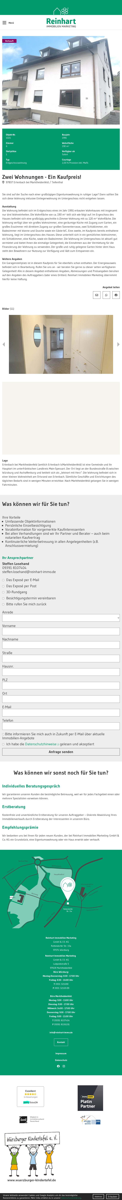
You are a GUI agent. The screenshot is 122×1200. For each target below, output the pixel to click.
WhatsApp (106, 295)
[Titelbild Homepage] (61, 80)
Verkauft (9, 40)
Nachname (10, 639)
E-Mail (96, 295)
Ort (4, 693)
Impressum (61, 1053)
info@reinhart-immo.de (61, 1032)
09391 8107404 (62, 1020)
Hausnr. (8, 666)
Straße (7, 653)
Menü (8, 22)
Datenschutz (61, 1060)
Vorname (9, 626)
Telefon (7, 720)
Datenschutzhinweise (41, 744)
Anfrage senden (61, 752)
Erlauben (112, 1196)
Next (118, 344)
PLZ (5, 680)
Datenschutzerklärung (71, 1198)
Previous (3, 344)
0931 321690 (61, 984)
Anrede (7, 612)
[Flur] (61, 344)
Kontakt (61, 1042)
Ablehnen (98, 1196)
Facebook (116, 295)
